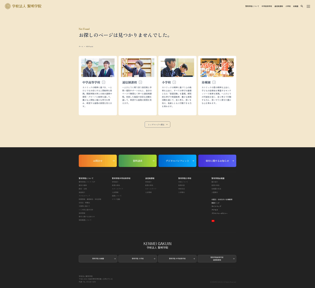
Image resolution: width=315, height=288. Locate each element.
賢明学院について (252, 6)
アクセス (215, 210)
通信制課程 (278, 6)
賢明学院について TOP (87, 182)
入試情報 (115, 192)
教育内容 (181, 185)
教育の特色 (116, 185)
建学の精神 (83, 185)
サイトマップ (216, 206)
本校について (183, 182)
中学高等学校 (267, 6)
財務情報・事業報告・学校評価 (90, 199)
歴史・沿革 (83, 189)
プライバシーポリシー (220, 213)
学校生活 (181, 189)
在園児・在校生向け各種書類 (222, 199)
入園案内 (215, 192)
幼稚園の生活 (216, 189)
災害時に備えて (84, 206)
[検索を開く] (302, 6)
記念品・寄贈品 (84, 203)
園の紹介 (215, 182)
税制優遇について (85, 220)
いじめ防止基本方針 (86, 210)
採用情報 (82, 213)
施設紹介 (82, 192)
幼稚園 (295, 6)
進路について (117, 196)
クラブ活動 (116, 199)
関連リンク (216, 203)
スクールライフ (117, 189)
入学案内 (181, 192)
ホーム (81, 46)
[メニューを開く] (308, 6)
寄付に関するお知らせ (87, 216)
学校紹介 (115, 182)
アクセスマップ (84, 196)
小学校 (288, 6)
